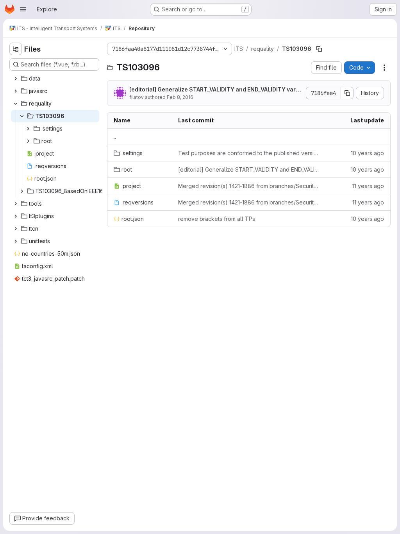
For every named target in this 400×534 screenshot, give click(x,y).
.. (115, 136)
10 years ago (367, 153)
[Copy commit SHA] (347, 93)
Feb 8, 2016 (180, 97)
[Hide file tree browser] (15, 49)
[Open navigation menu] (23, 9)
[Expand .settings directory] (28, 128)
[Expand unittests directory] (15, 241)
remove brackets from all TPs (216, 218)
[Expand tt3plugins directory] (15, 216)
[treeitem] (55, 78)
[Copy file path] (319, 49)
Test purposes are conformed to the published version (248, 153)
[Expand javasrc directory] (15, 91)
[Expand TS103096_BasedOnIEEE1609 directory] (22, 191)
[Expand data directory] (15, 78)
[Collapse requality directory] (15, 103)
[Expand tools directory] (15, 203)
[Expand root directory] (28, 141)
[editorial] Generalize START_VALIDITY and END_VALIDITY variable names (215, 89)
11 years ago (368, 186)
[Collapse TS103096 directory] (22, 116)
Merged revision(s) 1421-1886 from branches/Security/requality (248, 186)
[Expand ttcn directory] (15, 228)
